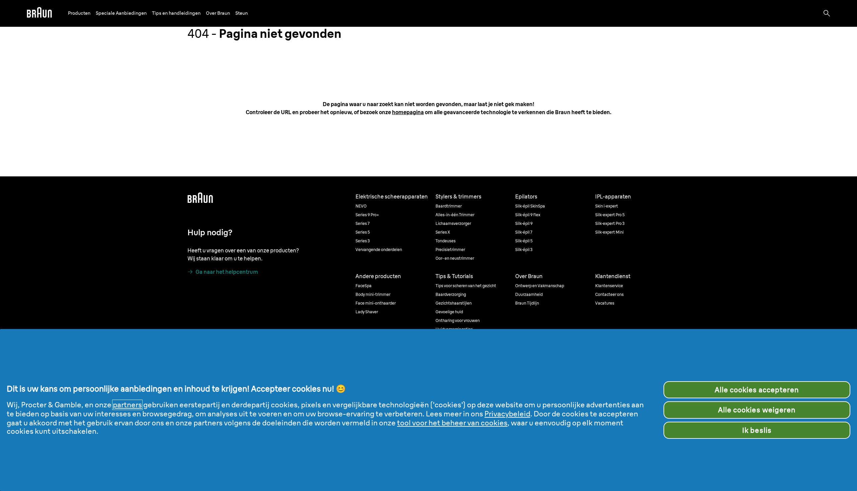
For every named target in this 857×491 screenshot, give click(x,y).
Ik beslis (756, 430)
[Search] (827, 13)
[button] (79, 13)
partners (127, 404)
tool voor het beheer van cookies (452, 422)
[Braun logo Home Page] (39, 13)
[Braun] (39, 13)
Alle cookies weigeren (757, 410)
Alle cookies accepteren (757, 390)
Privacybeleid (507, 413)
